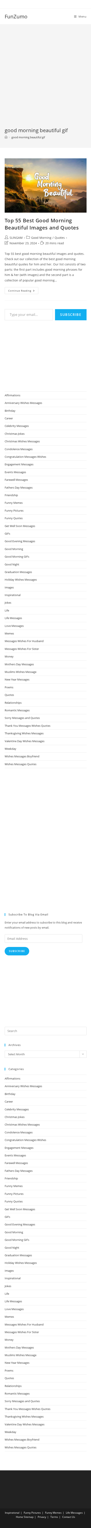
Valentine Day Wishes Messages (24, 741)
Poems (9, 687)
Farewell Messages (16, 480)
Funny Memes (14, 503)
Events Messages (15, 472)
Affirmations (12, 395)
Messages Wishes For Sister (22, 649)
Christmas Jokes (15, 434)
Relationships (13, 703)
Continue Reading (23, 291)
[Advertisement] (45, 79)
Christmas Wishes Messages (22, 441)
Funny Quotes (14, 518)
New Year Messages (17, 679)
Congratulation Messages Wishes (25, 457)
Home (19, 1517)
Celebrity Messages (17, 426)
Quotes (60, 238)
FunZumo (16, 16)
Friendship (11, 495)
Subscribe (70, 314)
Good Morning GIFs (17, 556)
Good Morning (41, 238)
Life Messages (13, 618)
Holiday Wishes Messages (21, 579)
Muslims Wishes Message (20, 672)
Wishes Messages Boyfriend (22, 756)
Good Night (12, 564)
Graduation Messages (18, 572)
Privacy (42, 1517)
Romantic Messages (17, 710)
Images (9, 587)
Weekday (10, 749)
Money (9, 656)
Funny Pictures (14, 510)
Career (9, 418)
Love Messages (14, 626)
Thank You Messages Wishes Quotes (27, 726)
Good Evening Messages (20, 541)
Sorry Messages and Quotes (22, 718)
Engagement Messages (19, 464)
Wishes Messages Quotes (20, 764)
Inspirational (13, 595)
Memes (9, 633)
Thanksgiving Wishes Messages (24, 733)
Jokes (8, 602)
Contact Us (68, 1517)
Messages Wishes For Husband (24, 641)
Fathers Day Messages (19, 487)
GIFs (7, 533)
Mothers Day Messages (19, 664)
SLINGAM (16, 238)
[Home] (6, 137)
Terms (54, 1517)
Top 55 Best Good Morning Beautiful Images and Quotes (42, 224)
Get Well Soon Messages (20, 526)
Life (7, 610)
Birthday (10, 411)
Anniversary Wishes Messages (23, 403)
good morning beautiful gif (28, 137)
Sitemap (28, 1517)
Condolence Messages (19, 449)
